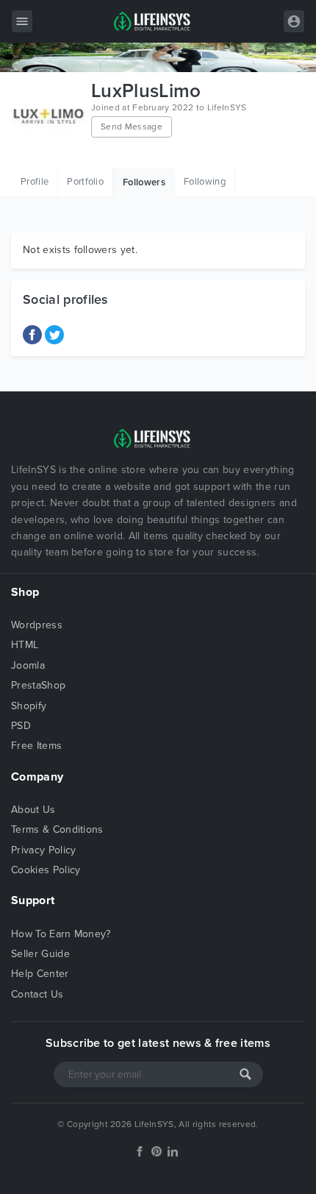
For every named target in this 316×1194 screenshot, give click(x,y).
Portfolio (85, 182)
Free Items (36, 745)
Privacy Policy (43, 850)
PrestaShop (38, 685)
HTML (24, 645)
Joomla (28, 665)
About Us (33, 809)
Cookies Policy (45, 870)
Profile (35, 182)
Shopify (28, 706)
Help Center (40, 973)
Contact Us (37, 994)
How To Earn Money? (61, 934)
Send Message (131, 126)
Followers (144, 182)
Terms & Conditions (57, 829)
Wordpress (36, 625)
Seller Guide (40, 954)
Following (205, 182)
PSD (21, 725)
